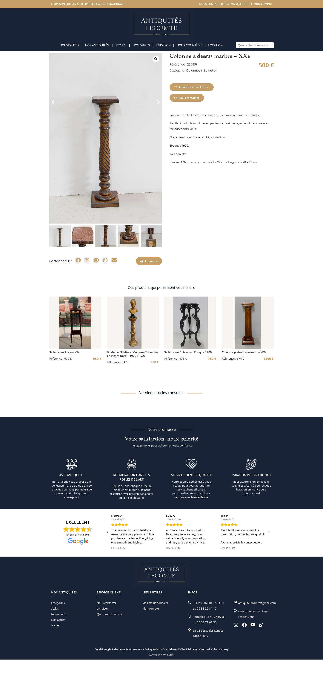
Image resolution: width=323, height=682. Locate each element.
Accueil (55, 625)
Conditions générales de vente (111, 649)
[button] (156, 59)
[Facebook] (244, 624)
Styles (55, 608)
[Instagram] (236, 624)
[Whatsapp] (261, 624)
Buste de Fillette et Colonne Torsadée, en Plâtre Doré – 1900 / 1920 (133, 354)
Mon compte (263, 4)
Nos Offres (58, 620)
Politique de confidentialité (159, 649)
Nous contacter (211, 4)
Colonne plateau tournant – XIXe (244, 352)
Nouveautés (59, 614)
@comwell (204, 649)
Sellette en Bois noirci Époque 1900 (188, 352)
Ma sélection (240, 4)
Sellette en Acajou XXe (64, 352)
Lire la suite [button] (118, 548)
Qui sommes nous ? (109, 614)
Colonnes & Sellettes (201, 70)
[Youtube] (252, 624)
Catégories (58, 603)
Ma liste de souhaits (155, 603)
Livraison (103, 608)
